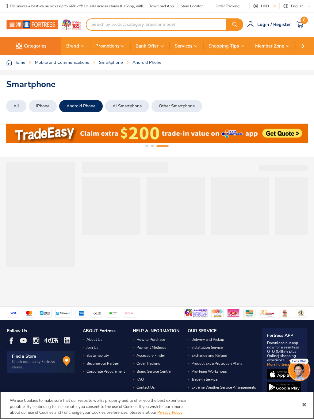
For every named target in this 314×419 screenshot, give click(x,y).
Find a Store (24, 356)
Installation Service (207, 347)
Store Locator (192, 6)
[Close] (304, 404)
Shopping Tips (224, 46)
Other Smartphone (177, 106)
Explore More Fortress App (283, 362)
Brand (72, 46)
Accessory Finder (150, 355)
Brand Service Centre (153, 371)
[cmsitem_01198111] (157, 133)
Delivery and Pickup (207, 339)
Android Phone (81, 106)
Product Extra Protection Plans (216, 363)
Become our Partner (102, 363)
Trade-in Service (204, 379)
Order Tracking (227, 6)
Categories (35, 46)
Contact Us (145, 387)
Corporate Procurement (105, 371)
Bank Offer (147, 46)
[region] (157, 405)
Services (183, 46)
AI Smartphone (127, 106)
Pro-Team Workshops (209, 371)
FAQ (140, 379)
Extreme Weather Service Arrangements (223, 387)
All (16, 106)
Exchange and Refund (209, 355)
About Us (94, 339)
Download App (161, 6)
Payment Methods (151, 347)
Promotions (107, 46)
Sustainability (97, 355)
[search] (234, 24)
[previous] (16, 133)
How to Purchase (150, 339)
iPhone (42, 106)
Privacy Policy (169, 412)
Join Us (92, 347)
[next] (301, 46)
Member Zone (269, 46)
